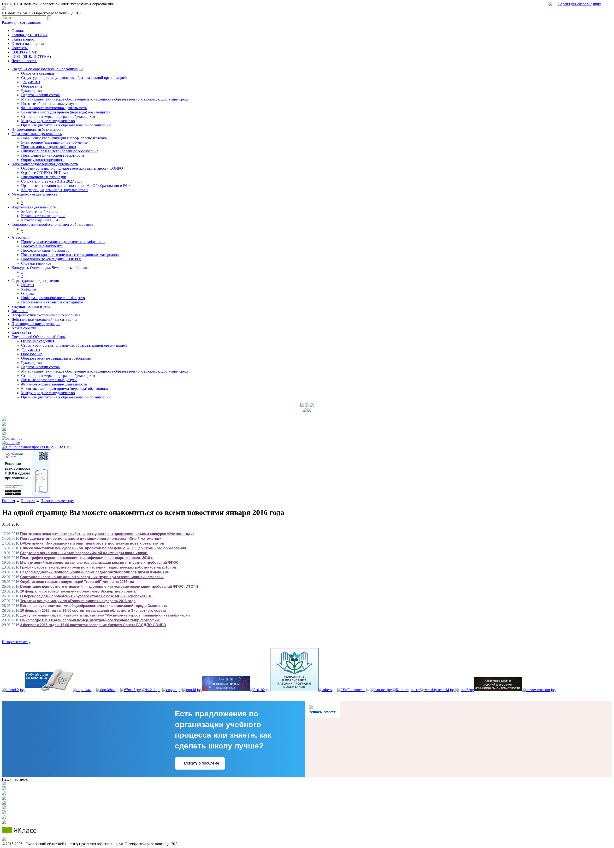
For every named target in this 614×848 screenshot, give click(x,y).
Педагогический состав (40, 95)
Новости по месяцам (57, 501)
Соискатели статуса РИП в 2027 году (51, 181)
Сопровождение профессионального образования (52, 224)
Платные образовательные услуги (49, 103)
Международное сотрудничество (48, 121)
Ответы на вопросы (28, 44)
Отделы (27, 293)
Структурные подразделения (35, 281)
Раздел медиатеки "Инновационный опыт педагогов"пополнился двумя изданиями (94, 572)
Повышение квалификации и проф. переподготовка (64, 138)
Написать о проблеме (200, 763)
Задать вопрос (23, 39)
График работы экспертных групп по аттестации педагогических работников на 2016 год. (98, 567)
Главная (18, 31)
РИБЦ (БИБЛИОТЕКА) (31, 56)
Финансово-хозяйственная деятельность (54, 108)
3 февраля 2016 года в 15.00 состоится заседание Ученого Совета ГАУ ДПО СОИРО (93, 625)
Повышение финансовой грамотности (52, 155)
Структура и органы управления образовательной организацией (74, 78)
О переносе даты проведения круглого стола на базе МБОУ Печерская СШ (86, 596)
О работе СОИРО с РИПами (44, 173)
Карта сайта (21, 332)
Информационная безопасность (37, 129)
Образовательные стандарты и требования (56, 358)
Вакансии (20, 311)
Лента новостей (24, 61)
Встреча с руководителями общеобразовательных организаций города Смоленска (93, 606)
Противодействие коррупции (36, 324)
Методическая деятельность (34, 194)
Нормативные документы (42, 246)
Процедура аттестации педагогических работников (63, 242)
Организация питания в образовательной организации (66, 125)
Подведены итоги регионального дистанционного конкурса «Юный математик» (90, 538)
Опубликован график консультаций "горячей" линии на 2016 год (77, 582)
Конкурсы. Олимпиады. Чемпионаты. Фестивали (52, 268)
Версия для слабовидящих (579, 4)
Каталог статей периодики (43, 216)
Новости (28, 501)
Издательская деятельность (34, 207)
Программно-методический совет (48, 147)
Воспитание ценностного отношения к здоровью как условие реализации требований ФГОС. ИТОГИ (109, 586)
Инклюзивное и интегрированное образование (59, 151)
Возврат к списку (16, 642)
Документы (30, 82)
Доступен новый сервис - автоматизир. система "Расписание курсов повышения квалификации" (105, 615)
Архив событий (24, 328)
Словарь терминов (36, 263)
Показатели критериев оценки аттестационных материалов (70, 255)
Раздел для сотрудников (21, 22)
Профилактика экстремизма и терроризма (46, 315)
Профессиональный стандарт (45, 250)
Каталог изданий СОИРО (42, 220)
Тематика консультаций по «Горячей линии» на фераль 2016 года (78, 601)
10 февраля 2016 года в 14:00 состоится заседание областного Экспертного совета (93, 610)
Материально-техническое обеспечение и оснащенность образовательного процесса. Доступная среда (104, 99)
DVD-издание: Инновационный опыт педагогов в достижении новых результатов (92, 543)
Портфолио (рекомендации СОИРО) (51, 259)
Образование (31, 86)
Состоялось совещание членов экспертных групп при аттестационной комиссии (92, 577)
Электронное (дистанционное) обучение (54, 142)
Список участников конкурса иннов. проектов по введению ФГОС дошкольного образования (103, 548)
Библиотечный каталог (40, 211)
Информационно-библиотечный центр (53, 298)
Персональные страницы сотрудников (52, 302)
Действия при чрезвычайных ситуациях (44, 319)
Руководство (31, 91)
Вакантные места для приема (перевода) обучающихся (65, 112)
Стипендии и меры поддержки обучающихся (58, 116)
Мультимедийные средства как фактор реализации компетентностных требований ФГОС (99, 562)
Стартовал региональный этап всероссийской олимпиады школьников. (84, 553)
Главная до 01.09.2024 (29, 35)
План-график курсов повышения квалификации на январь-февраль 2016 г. (86, 558)
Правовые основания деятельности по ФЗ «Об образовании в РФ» (75, 186)
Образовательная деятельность (37, 134)
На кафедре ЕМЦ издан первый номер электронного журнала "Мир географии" (90, 620)
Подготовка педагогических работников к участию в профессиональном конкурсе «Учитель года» (107, 534)
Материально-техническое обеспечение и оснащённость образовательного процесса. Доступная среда (104, 371)
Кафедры (28, 289)
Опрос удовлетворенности (43, 160)
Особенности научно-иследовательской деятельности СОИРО (72, 168)
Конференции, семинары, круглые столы (54, 190)
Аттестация (21, 237)
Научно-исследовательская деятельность (45, 164)
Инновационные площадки (43, 177)
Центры (27, 285)
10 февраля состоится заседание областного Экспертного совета (78, 591)
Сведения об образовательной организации (47, 69)
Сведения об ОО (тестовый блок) (39, 337)
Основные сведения (37, 73)
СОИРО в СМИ (25, 52)
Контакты (20, 48)
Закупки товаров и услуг (32, 306)
